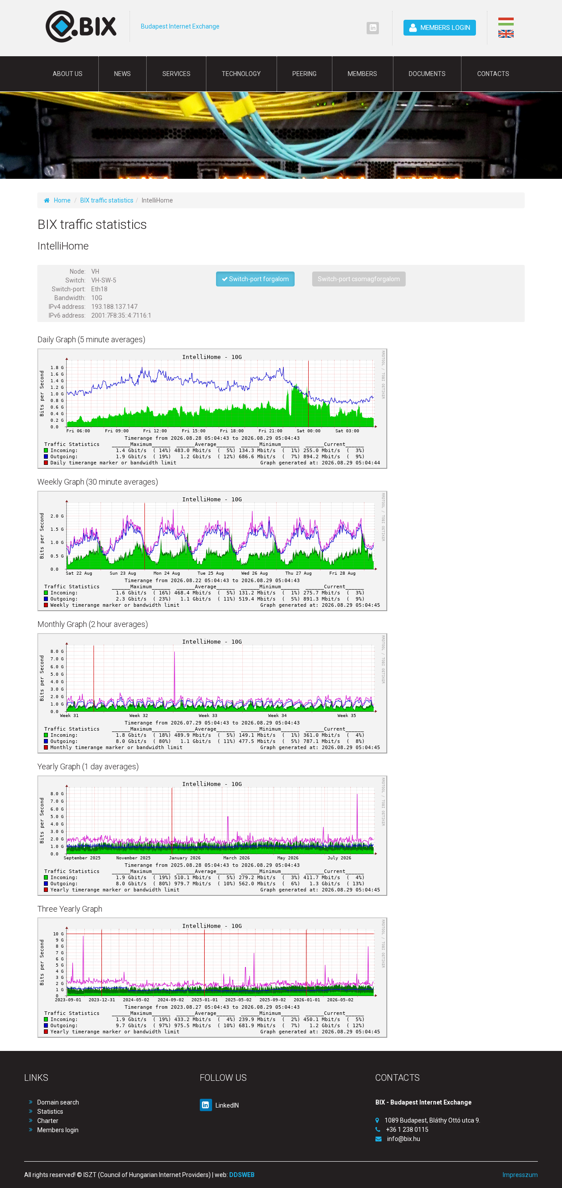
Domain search (58, 1102)
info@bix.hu (403, 1138)
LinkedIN (226, 1105)
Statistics (50, 1111)
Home (62, 200)
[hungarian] (506, 21)
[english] (506, 34)
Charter (47, 1120)
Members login (58, 1130)
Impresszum (520, 1174)
